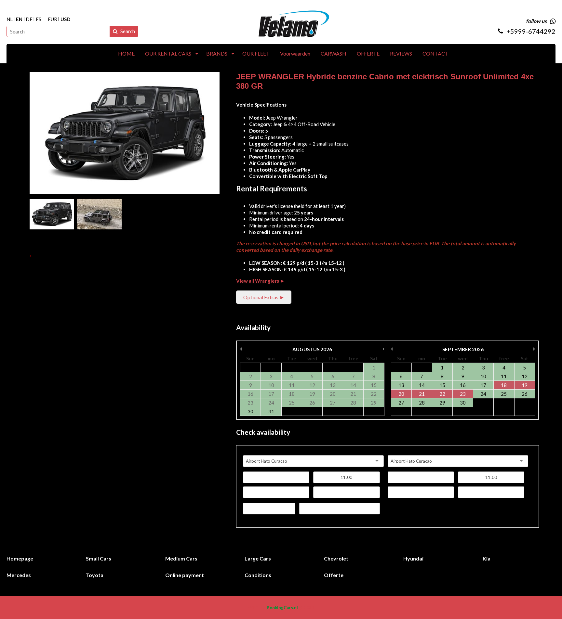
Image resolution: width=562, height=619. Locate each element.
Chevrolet (336, 558)
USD (65, 19)
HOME (126, 53)
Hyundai (413, 558)
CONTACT (435, 53)
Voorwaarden (295, 53)
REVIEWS (401, 53)
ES (38, 19)
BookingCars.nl (282, 607)
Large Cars (258, 558)
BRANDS (216, 53)
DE (29, 19)
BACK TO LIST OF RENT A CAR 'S (72, 256)
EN (19, 19)
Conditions (258, 575)
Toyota (94, 575)
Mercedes (19, 575)
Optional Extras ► (264, 297)
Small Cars (98, 558)
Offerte (333, 575)
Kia (486, 558)
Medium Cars (181, 558)
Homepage (20, 558)
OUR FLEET (256, 53)
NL (10, 19)
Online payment (184, 575)
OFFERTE (368, 53)
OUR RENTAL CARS (168, 53)
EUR (52, 19)
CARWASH (333, 53)
